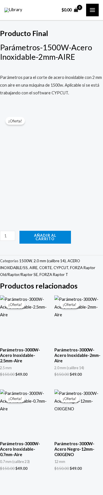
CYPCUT (61, 267)
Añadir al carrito (45, 237)
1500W (25, 261)
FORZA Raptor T (53, 274)
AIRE (33, 267)
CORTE (45, 267)
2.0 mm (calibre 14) (49, 261)
